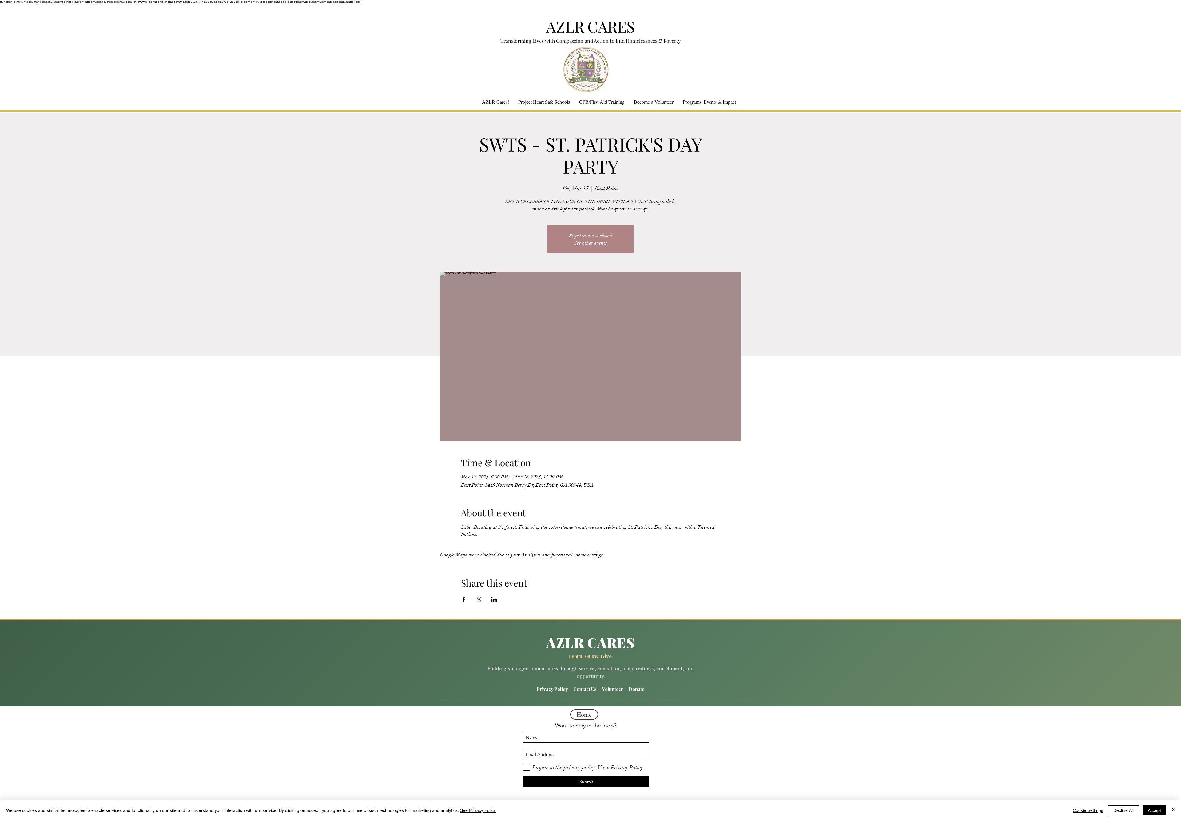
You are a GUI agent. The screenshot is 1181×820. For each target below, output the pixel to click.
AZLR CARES (590, 26)
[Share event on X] (479, 599)
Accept (1154, 810)
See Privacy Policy (478, 810)
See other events (590, 243)
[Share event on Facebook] (464, 599)
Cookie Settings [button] (1088, 810)
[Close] (1173, 810)
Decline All (1123, 810)
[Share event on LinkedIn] (494, 599)
